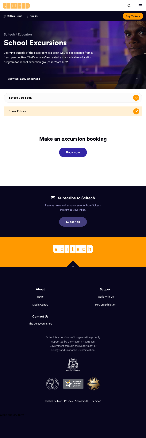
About (40, 289)
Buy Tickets (133, 16)
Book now (73, 152)
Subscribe (73, 222)
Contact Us (40, 316)
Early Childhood (30, 78)
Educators (25, 34)
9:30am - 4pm (14, 16)
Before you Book (20, 98)
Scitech (9, 34)
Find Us (34, 16)
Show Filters (17, 111)
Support (105, 289)
